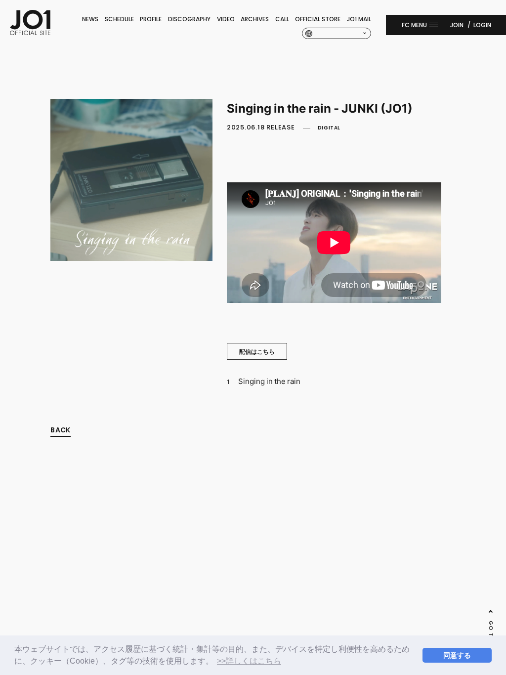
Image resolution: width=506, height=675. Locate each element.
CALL (282, 19)
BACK (60, 430)
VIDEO (226, 19)
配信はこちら (257, 351)
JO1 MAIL (359, 19)
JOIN (457, 25)
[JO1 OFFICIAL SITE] (30, 32)
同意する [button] (457, 655)
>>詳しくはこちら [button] (249, 661)
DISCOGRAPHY (189, 19)
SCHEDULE (119, 19)
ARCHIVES (255, 19)
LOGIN (482, 25)
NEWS (90, 19)
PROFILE (151, 19)
